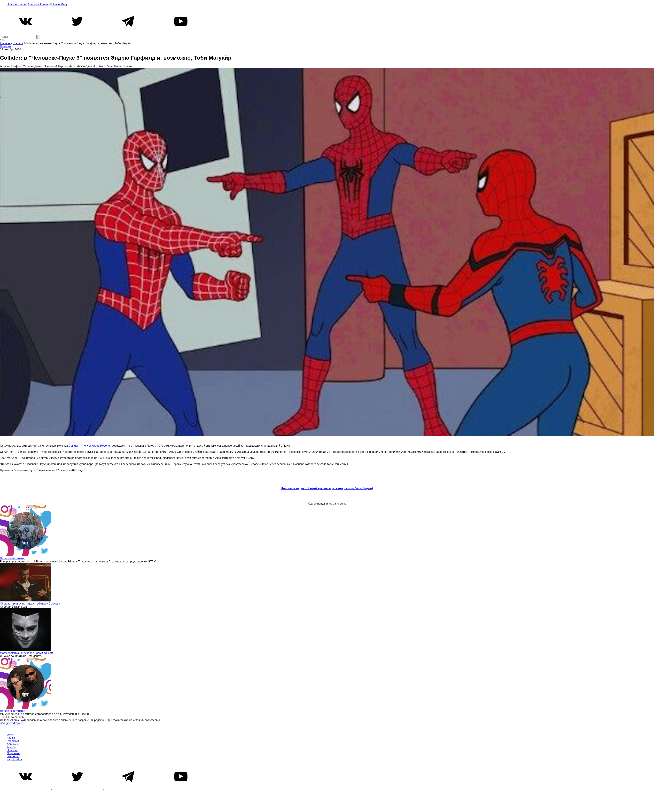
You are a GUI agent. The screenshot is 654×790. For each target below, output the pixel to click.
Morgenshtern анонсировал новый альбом (26, 653)
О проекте (13, 753)
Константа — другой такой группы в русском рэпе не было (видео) (327, 488)
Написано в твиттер (12, 558)
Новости (12, 4)
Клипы (44, 4)
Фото (10, 734)
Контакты (13, 756)
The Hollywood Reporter (96, 445)
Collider (73, 445)
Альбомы (34, 4)
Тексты (22, 4)
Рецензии (13, 741)
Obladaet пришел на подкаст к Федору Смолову (30, 603)
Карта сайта (14, 759)
